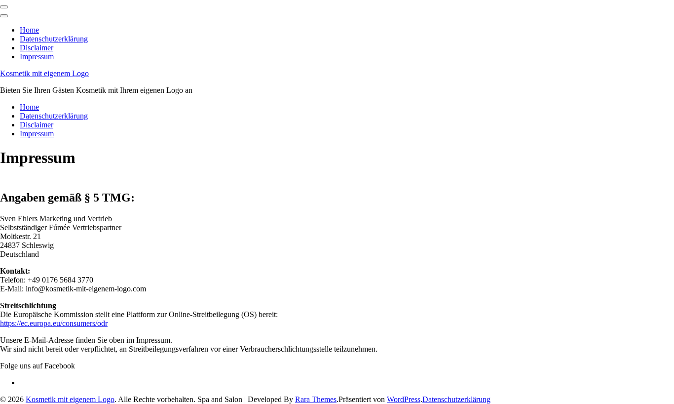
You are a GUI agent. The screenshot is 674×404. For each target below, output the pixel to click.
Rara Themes (316, 399)
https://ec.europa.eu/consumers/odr (54, 323)
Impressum (37, 56)
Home (29, 30)
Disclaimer (36, 47)
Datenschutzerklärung (54, 39)
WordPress (403, 399)
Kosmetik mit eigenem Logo (44, 73)
